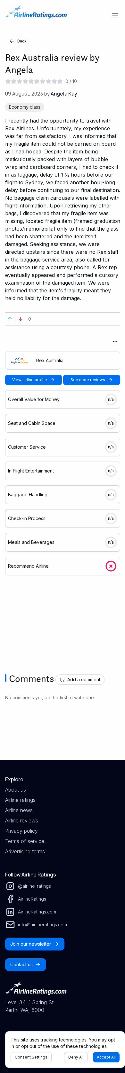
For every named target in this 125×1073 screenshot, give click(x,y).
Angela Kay (64, 93)
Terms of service (24, 841)
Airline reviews (21, 820)
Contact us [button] (21, 964)
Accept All (106, 1057)
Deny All (76, 1057)
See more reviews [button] (88, 379)
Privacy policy (21, 831)
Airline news (19, 810)
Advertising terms (25, 851)
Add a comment (83, 679)
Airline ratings (20, 800)
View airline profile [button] (29, 379)
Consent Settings (31, 1057)
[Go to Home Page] (36, 15)
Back (22, 41)
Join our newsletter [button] (30, 944)
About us (15, 789)
